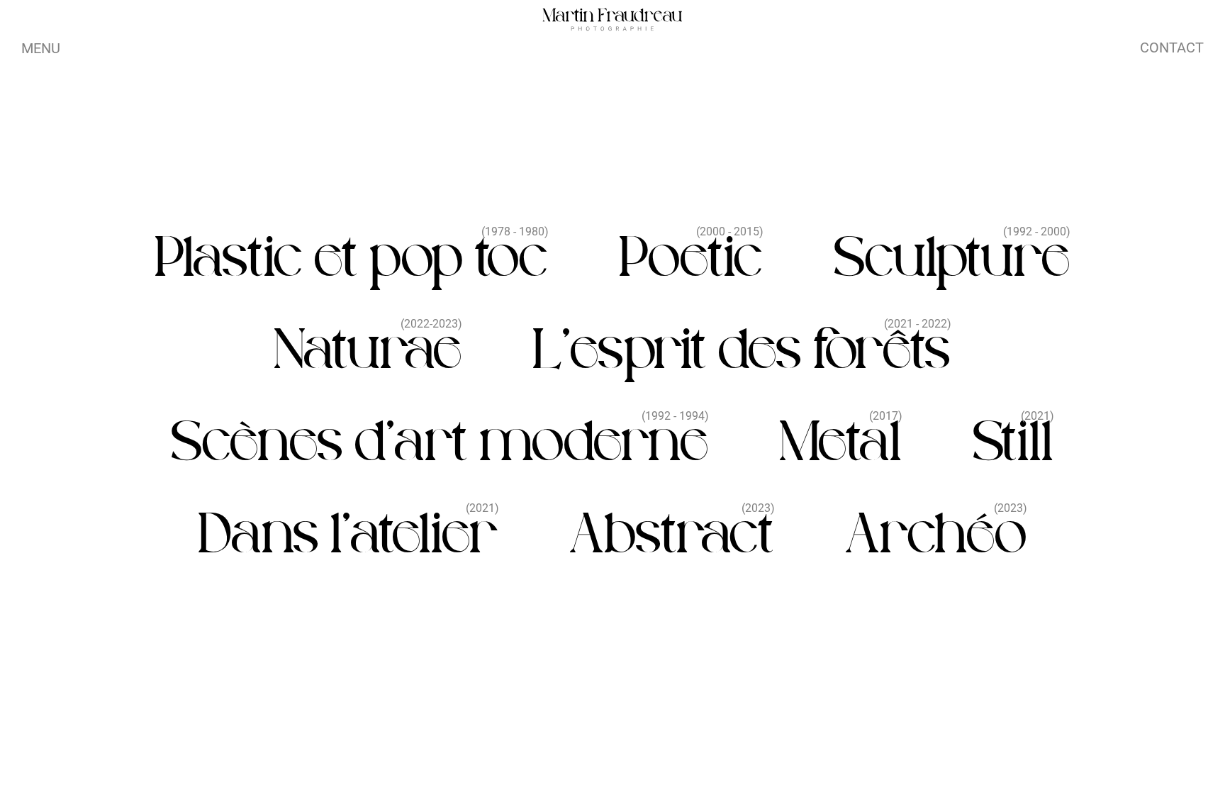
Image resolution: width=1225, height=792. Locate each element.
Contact (1172, 47)
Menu (40, 48)
